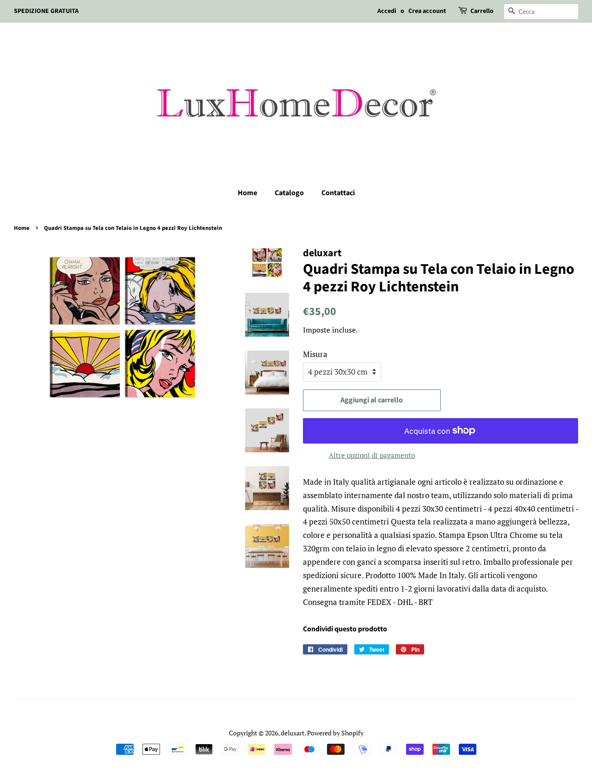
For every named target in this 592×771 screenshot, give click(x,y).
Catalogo (289, 193)
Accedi (386, 11)
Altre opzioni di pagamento (372, 455)
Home (247, 193)
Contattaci (338, 193)
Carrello (481, 11)
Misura (315, 354)
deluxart (292, 732)
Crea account (427, 11)
